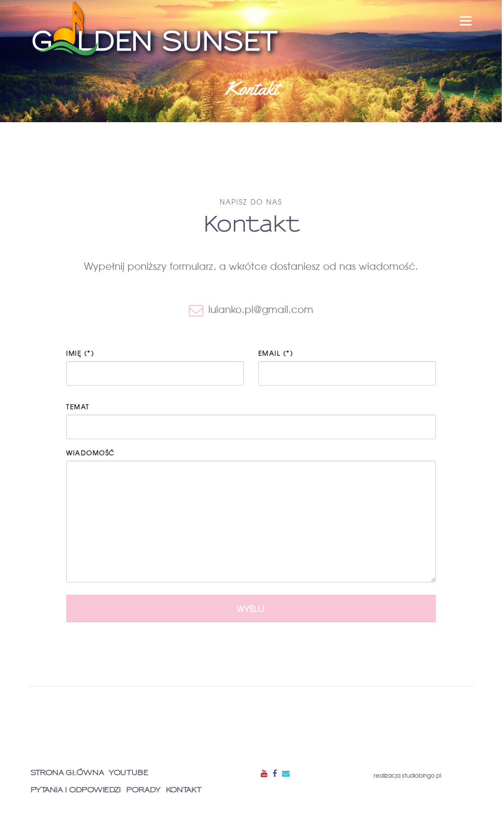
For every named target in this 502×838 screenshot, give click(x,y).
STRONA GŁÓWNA (67, 773)
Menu (465, 20)
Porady (143, 790)
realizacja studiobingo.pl (407, 775)
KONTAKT (183, 790)
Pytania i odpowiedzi (75, 790)
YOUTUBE (129, 773)
